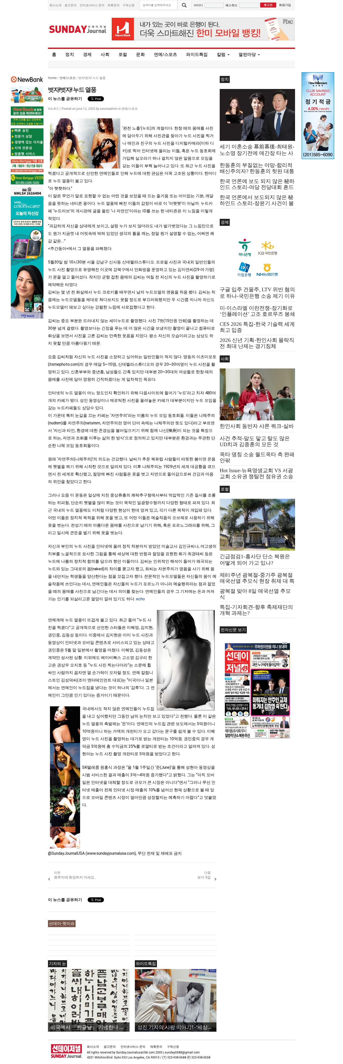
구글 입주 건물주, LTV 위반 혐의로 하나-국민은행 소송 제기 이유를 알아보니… (257, 296)
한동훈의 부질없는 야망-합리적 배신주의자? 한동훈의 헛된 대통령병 (257, 171)
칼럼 (221, 54)
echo (140, 599)
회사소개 (55, 5)
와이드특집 (197, 54)
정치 (69, 54)
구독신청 (129, 5)
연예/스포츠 (165, 54)
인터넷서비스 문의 (92, 5)
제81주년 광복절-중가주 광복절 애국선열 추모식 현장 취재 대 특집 (257, 581)
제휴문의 (113, 5)
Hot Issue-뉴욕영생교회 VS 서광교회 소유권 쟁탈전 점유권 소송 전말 (256, 476)
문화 (140, 54)
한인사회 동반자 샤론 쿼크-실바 (257, 426)
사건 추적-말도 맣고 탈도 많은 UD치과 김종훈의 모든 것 (255, 441)
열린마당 (247, 54)
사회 (105, 54)
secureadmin (109, 109)
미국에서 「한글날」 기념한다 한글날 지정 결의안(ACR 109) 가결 (90, 1027)
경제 (87, 54)
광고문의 (71, 5)
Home (52, 78)
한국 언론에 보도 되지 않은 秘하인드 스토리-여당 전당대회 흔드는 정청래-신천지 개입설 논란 (257, 187)
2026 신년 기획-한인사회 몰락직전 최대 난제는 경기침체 (257, 343)
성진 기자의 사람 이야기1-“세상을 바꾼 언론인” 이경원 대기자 (176, 1027)
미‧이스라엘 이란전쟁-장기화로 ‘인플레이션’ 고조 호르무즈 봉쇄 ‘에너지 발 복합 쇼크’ (257, 314)
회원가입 (285, 5)
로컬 (123, 54)
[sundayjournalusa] (77, 29)
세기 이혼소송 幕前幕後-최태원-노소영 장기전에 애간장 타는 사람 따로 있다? (257, 153)
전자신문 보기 (233, 629)
